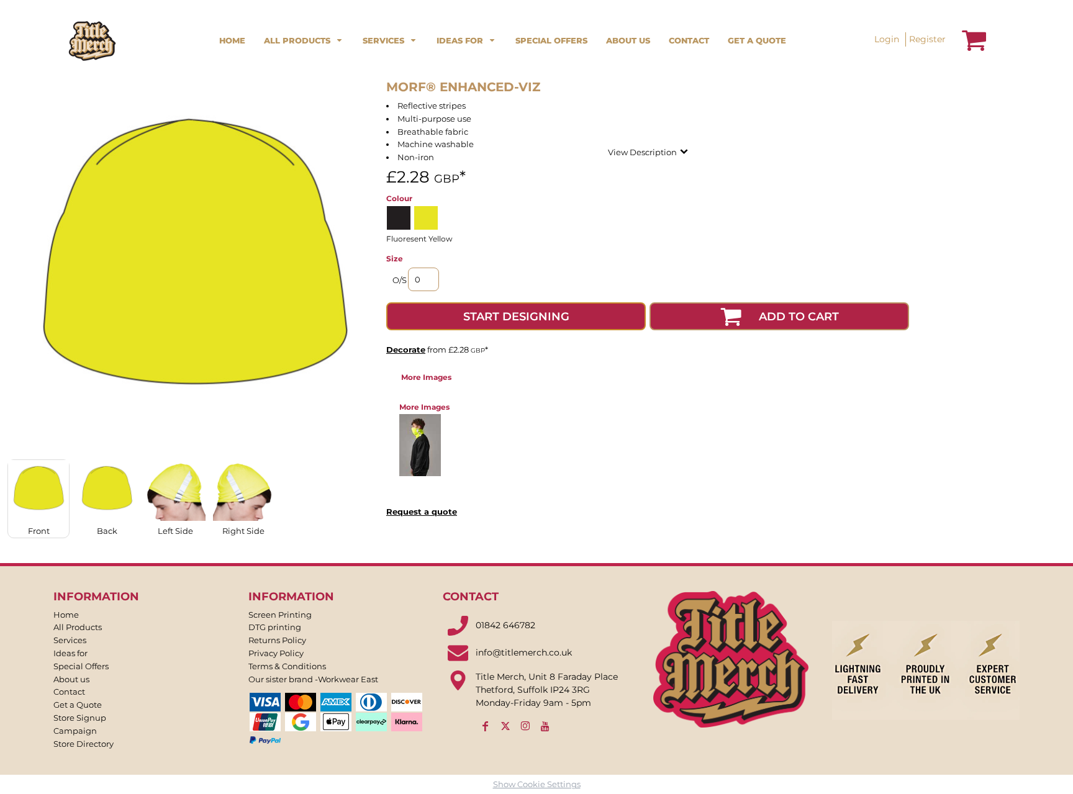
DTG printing (274, 627)
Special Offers (81, 666)
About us (71, 679)
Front (39, 531)
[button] (304, 39)
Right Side (243, 531)
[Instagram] (525, 726)
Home (66, 615)
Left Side (175, 531)
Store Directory (83, 744)
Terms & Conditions (287, 666)
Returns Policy (277, 640)
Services (69, 640)
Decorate (405, 349)
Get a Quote (77, 705)
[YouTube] (545, 726)
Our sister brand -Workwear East (313, 679)
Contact (69, 692)
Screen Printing (280, 615)
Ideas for (70, 653)
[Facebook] (485, 726)
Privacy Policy (276, 653)
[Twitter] (505, 726)
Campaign (75, 731)
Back (107, 531)
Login (886, 39)
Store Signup (79, 718)
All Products (77, 627)
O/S (399, 280)
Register (927, 39)
